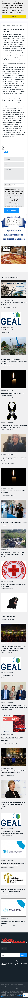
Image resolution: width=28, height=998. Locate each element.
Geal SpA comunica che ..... (8, 330)
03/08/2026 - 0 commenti (7, 673)
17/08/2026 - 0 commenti (7, 391)
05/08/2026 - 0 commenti (7, 644)
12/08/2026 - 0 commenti (7, 582)
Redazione (5, 141)
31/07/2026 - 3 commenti (7, 734)
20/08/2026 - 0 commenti (7, 357)
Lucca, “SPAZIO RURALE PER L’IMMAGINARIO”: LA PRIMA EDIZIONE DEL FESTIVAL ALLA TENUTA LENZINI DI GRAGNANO (13, 648)
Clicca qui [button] (18, 12)
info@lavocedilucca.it (21, 995)
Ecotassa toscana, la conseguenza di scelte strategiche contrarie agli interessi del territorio (13, 804)
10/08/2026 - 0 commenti (7, 614)
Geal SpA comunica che (7, 675)
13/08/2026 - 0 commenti (7, 520)
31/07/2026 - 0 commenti (7, 768)
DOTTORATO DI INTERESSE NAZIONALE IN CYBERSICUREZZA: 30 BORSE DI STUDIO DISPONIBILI (12, 739)
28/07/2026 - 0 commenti (7, 919)
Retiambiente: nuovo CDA (8, 617)
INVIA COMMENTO (11, 210)
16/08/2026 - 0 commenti (7, 422)
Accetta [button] (14, 16)
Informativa (15, 987)
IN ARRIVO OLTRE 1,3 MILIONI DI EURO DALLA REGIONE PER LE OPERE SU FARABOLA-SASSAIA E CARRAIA (14, 361)
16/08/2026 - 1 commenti (7, 488)
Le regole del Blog (22, 987)
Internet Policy (16, 988)
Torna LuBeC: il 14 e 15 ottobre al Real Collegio (14, 522)
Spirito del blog (4, 987)
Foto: (5, 182)
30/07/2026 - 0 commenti (7, 887)
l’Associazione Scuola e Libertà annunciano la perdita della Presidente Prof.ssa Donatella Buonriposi (13, 459)
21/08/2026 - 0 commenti (7, 300)
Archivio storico (4, 996)
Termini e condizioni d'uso (6, 988)
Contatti (10, 987)
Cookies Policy (23, 988)
